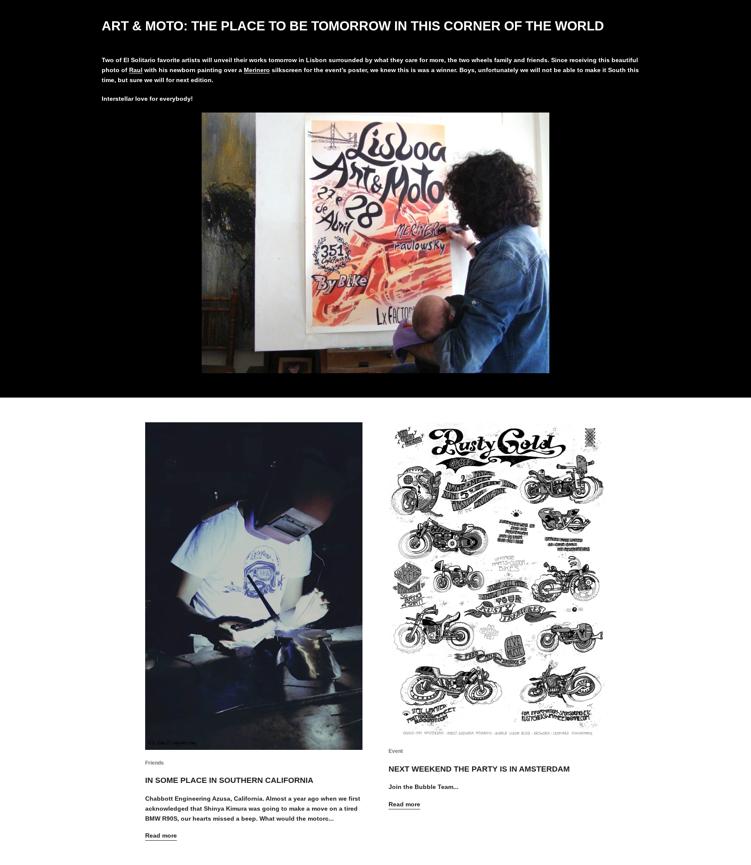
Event (396, 751)
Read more (161, 835)
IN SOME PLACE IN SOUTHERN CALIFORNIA (229, 780)
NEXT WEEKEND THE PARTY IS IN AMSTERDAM (479, 769)
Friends (154, 763)
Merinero (257, 69)
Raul (136, 69)
